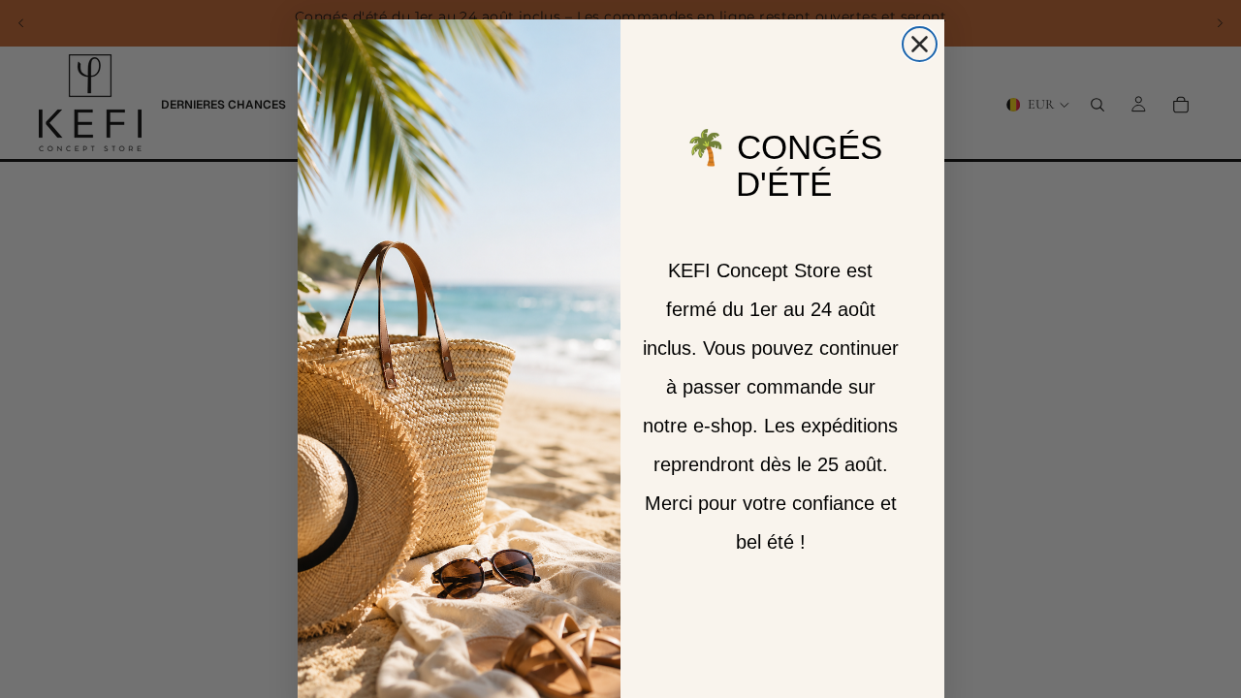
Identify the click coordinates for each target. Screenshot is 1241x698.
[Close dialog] (920, 44)
